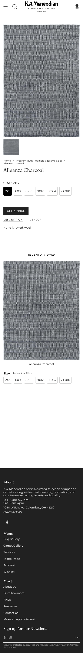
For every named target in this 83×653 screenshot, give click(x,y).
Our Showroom (13, 593)
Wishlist (8, 571)
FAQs (7, 599)
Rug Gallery (11, 539)
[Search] (14, 6)
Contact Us (10, 612)
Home (7, 160)
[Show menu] (5, 6)
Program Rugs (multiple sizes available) (39, 160)
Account (9, 565)
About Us (9, 586)
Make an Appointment (19, 619)
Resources (10, 606)
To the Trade (11, 558)
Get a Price (16, 210)
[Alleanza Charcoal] (41, 310)
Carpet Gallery (13, 545)
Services (9, 552)
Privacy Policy (59, 645)
